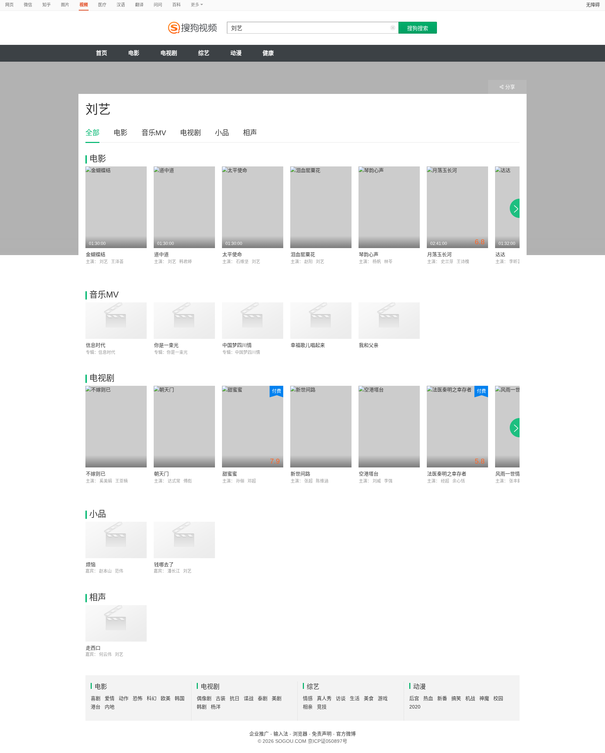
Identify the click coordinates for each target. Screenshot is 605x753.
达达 (500, 254)
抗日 (234, 698)
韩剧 (202, 707)
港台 (95, 707)
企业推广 (259, 734)
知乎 (46, 4)
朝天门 (161, 474)
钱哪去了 (164, 564)
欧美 (166, 698)
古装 (220, 698)
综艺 (203, 53)
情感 (308, 698)
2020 (414, 707)
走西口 (93, 648)
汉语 (121, 4)
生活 (355, 698)
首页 (101, 53)
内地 (109, 707)
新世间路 (300, 474)
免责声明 (322, 734)
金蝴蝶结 (95, 254)
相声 (250, 133)
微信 (28, 4)
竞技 (322, 707)
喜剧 (95, 698)
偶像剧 (204, 698)
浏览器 (300, 734)
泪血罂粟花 (303, 254)
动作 (123, 698)
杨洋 (216, 707)
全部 (92, 133)
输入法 (280, 734)
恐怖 (137, 698)
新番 (442, 698)
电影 (133, 53)
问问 (158, 4)
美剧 (276, 698)
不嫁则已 (95, 474)
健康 (268, 53)
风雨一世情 (507, 474)
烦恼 (91, 564)
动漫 (236, 53)
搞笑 (456, 698)
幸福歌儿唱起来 (308, 345)
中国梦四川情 (237, 345)
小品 (222, 133)
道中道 (161, 254)
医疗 (102, 4)
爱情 (109, 698)
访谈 (341, 698)
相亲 (308, 707)
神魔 (484, 698)
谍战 (248, 698)
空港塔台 (368, 474)
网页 (9, 4)
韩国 (180, 698)
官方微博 (346, 734)
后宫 (414, 698)
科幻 (152, 698)
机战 (470, 698)
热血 (428, 698)
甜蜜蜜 (229, 474)
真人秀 (324, 698)
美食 (369, 698)
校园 (498, 698)
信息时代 (95, 345)
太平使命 (232, 254)
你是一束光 (166, 345)
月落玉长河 (439, 254)
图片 (65, 4)
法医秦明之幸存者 (446, 474)
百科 (176, 4)
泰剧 (262, 698)
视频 (83, 4)
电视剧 (168, 53)
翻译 (139, 4)
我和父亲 (368, 345)
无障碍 (593, 4)
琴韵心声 (368, 254)
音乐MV (153, 133)
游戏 (383, 698)
